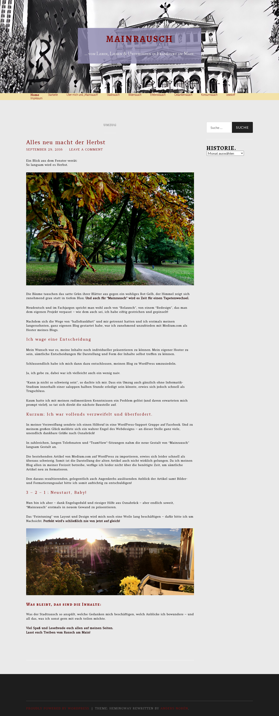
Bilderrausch (134, 94)
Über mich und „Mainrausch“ (82, 94)
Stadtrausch (113, 94)
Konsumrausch (209, 94)
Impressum (37, 98)
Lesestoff (230, 94)
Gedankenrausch (183, 94)
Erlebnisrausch (158, 94)
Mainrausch (139, 39)
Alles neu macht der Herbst (65, 142)
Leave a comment (86, 149)
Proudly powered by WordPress (57, 708)
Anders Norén (174, 708)
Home (35, 94)
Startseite (53, 94)
